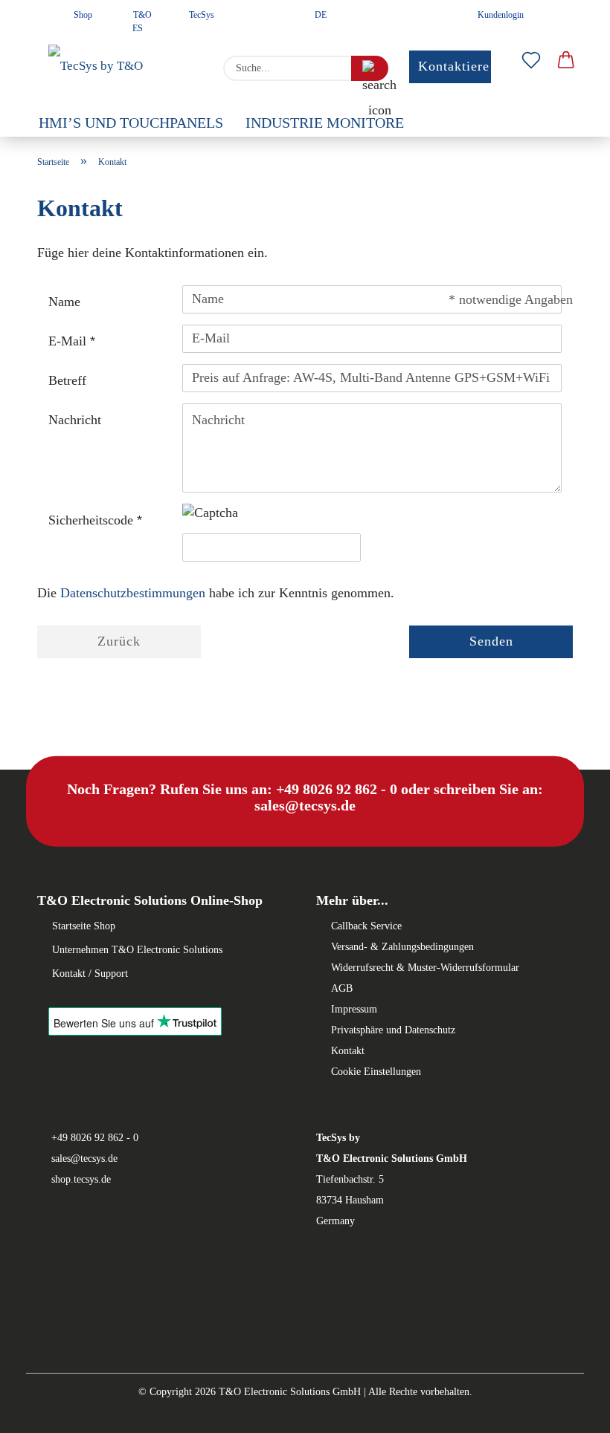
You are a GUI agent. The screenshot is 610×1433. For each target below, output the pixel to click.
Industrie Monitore (324, 122)
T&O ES (141, 20)
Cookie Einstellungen (376, 1071)
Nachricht (74, 419)
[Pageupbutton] (41, 1410)
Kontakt (348, 1050)
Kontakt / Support (90, 973)
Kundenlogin (498, 15)
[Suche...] (369, 68)
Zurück (119, 641)
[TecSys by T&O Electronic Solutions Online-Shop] (119, 68)
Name (64, 301)
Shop (81, 15)
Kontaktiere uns (466, 66)
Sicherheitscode (92, 520)
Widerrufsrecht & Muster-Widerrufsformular (425, 967)
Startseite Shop (83, 926)
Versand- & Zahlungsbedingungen (402, 946)
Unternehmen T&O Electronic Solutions (137, 949)
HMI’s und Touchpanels (131, 122)
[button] (567, 61)
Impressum (354, 1009)
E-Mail (69, 341)
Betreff (67, 380)
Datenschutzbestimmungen (132, 592)
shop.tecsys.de (81, 1179)
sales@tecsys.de (84, 1158)
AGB (342, 988)
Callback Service (366, 926)
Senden (491, 641)
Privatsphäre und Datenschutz (393, 1030)
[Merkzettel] (531, 61)
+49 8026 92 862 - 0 (94, 1137)
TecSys (200, 15)
